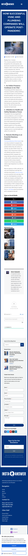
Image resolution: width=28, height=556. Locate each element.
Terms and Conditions (7, 515)
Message (6, 415)
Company (6, 404)
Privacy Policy (5, 513)
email (15, 217)
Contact (4, 497)
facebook (15, 202)
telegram (15, 224)
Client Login (4, 521)
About (3, 491)
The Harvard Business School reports (12, 141)
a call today (10, 189)
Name (5, 387)
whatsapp (15, 221)
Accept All (14, 545)
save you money (18, 172)
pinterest (15, 205)
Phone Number (7, 398)
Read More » (12, 356)
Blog (3, 495)
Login (22, 314)
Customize (14, 549)
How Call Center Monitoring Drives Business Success (16, 360)
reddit (15, 214)
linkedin (15, 208)
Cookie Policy (5, 517)
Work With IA (5, 519)
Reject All (14, 553)
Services (4, 493)
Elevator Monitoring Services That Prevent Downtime (15, 353)
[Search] (22, 344)
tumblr (14, 211)
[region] (14, 545)
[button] (21, 4)
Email (5, 393)
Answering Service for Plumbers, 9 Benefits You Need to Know (16, 368)
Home (3, 489)
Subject (6, 410)
